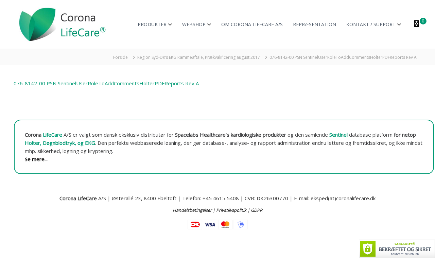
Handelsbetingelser (192, 210)
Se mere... (36, 159)
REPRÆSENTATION (314, 24)
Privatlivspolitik (231, 210)
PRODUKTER (152, 24)
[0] (416, 24)
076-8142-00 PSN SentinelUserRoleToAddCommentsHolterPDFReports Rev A (106, 83)
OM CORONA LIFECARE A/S (252, 24)
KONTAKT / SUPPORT (371, 24)
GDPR (256, 210)
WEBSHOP (194, 24)
